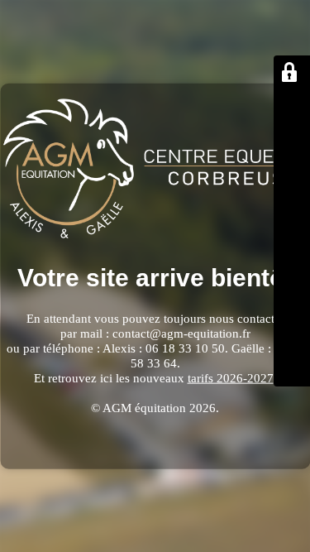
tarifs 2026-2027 (231, 378)
